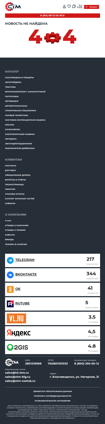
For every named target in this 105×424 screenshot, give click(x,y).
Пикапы (9, 125)
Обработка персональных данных (52, 391)
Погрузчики (12, 96)
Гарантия (10, 189)
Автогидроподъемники (18, 144)
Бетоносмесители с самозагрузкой (25, 92)
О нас (8, 221)
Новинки (10, 203)
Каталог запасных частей (19, 199)
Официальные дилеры (17, 175)
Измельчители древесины (20, 148)
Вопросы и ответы (15, 180)
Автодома (11, 139)
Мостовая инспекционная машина (25, 120)
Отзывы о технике (15, 230)
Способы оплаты (14, 194)
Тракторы (10, 87)
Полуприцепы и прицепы (19, 77)
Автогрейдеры (13, 82)
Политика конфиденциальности (52, 396)
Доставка (10, 170)
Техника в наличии (16, 244)
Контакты (10, 166)
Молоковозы (12, 129)
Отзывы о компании (16, 225)
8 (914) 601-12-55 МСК (52, 15)
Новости (10, 235)
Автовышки (11, 101)
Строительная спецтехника (20, 110)
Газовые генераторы (16, 115)
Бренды (9, 239)
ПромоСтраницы (14, 184)
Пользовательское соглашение (52, 401)
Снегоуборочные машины (20, 134)
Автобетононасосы (16, 106)
